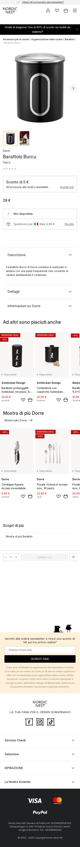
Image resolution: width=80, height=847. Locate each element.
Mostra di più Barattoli (19, 536)
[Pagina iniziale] (10, 10)
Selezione (12, 754)
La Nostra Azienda (18, 782)
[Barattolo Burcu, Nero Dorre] (40, 87)
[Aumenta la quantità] (16, 557)
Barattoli (69, 39)
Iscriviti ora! (67, 187)
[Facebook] (29, 721)
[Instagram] (40, 721)
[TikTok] (50, 721)
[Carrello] (65, 10)
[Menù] (74, 10)
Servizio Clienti (15, 740)
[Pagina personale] (48, 10)
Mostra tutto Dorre (15, 420)
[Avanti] (73, 88)
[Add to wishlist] (23, 399)
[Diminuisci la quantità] (5, 557)
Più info (69, 224)
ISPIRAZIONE (14, 768)
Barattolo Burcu (12, 42)
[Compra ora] (30, 399)
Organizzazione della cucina (46, 39)
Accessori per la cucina (16, 39)
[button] (9, 169)
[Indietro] (6, 88)
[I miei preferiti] (56, 10)
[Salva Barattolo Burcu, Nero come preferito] (73, 557)
